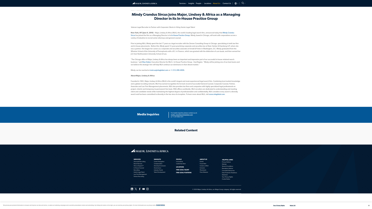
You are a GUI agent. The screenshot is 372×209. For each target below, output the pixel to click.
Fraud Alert (203, 163)
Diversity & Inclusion (160, 166)
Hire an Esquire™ (139, 166)
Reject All (292, 205)
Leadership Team (181, 163)
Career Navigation (159, 161)
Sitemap (224, 164)
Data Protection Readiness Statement (229, 174)
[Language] (235, 3)
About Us (216, 3)
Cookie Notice (226, 179)
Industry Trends (158, 170)
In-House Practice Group (180, 35)
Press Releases (204, 172)
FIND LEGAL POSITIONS (183, 172)
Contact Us (227, 3)
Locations (207, 3)
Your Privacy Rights (227, 177)
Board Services (138, 163)
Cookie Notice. (160, 205)
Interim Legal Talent (139, 172)
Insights (191, 3)
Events (202, 161)
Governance (157, 168)
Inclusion (202, 168)
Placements (203, 170)
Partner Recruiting (139, 176)
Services (182, 3)
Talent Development (159, 172)
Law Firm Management (140, 174)
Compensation (158, 163)
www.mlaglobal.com (217, 94)
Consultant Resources (228, 170)
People (198, 3)
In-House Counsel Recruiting (139, 169)
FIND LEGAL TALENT (182, 170)
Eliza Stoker (146, 62)
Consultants (179, 161)
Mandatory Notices (227, 168)
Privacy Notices (226, 162)
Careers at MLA (204, 166)
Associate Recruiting (139, 161)
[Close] (369, 205)
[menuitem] (183, 3)
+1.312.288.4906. (177, 70)
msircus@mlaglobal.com (159, 70)
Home (144, 2)
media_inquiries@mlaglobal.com (182, 115)
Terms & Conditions (227, 166)
